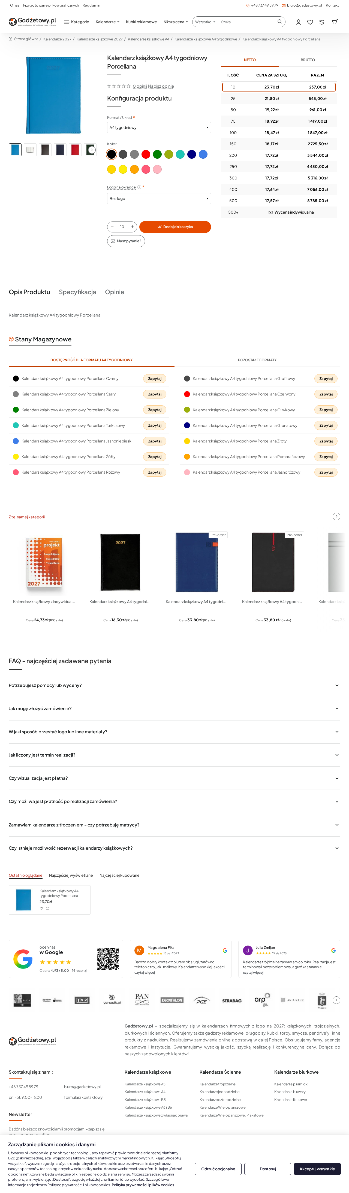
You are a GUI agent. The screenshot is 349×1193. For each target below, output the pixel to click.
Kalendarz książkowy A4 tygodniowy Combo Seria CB (273, 601)
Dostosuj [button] (268, 1168)
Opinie (114, 292)
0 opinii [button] (140, 85)
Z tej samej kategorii (27, 516)
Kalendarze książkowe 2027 (100, 39)
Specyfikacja (77, 292)
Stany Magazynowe (43, 339)
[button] (92, 150)
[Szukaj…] (279, 22)
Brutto (308, 60)
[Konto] (299, 22)
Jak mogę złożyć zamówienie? (40, 708)
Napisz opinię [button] (161, 85)
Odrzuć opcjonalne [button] (218, 1168)
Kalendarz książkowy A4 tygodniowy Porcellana (59, 893)
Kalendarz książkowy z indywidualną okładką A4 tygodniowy (44, 601)
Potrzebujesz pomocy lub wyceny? (45, 685)
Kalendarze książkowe (148, 1072)
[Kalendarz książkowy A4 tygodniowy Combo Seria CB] (273, 562)
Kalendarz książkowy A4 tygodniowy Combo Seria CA (197, 601)
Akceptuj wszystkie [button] (317, 1168)
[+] (132, 227)
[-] (112, 227)
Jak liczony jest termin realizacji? (42, 755)
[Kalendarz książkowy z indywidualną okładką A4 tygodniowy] (44, 562)
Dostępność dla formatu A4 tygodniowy (91, 360)
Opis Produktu (29, 292)
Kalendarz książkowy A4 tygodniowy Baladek (120, 601)
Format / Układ (119, 117)
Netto (250, 60)
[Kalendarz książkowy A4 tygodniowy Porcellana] (23, 900)
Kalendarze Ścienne (220, 1072)
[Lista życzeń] (311, 22)
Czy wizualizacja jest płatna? (38, 778)
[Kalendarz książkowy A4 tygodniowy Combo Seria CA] (197, 562)
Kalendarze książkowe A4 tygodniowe (205, 39)
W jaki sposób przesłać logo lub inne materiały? (58, 731)
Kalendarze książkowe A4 (148, 39)
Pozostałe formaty (257, 360)
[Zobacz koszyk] (334, 21)
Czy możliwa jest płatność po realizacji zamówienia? (63, 801)
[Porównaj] (322, 22)
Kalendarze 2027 (57, 39)
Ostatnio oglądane (26, 875)
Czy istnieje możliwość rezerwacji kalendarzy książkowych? (71, 848)
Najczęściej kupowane (120, 875)
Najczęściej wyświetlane (71, 875)
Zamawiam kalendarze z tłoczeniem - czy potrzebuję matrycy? (74, 825)
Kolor (111, 144)
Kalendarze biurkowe (296, 1072)
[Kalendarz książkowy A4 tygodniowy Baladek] (120, 562)
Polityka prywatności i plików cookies (143, 1185)
